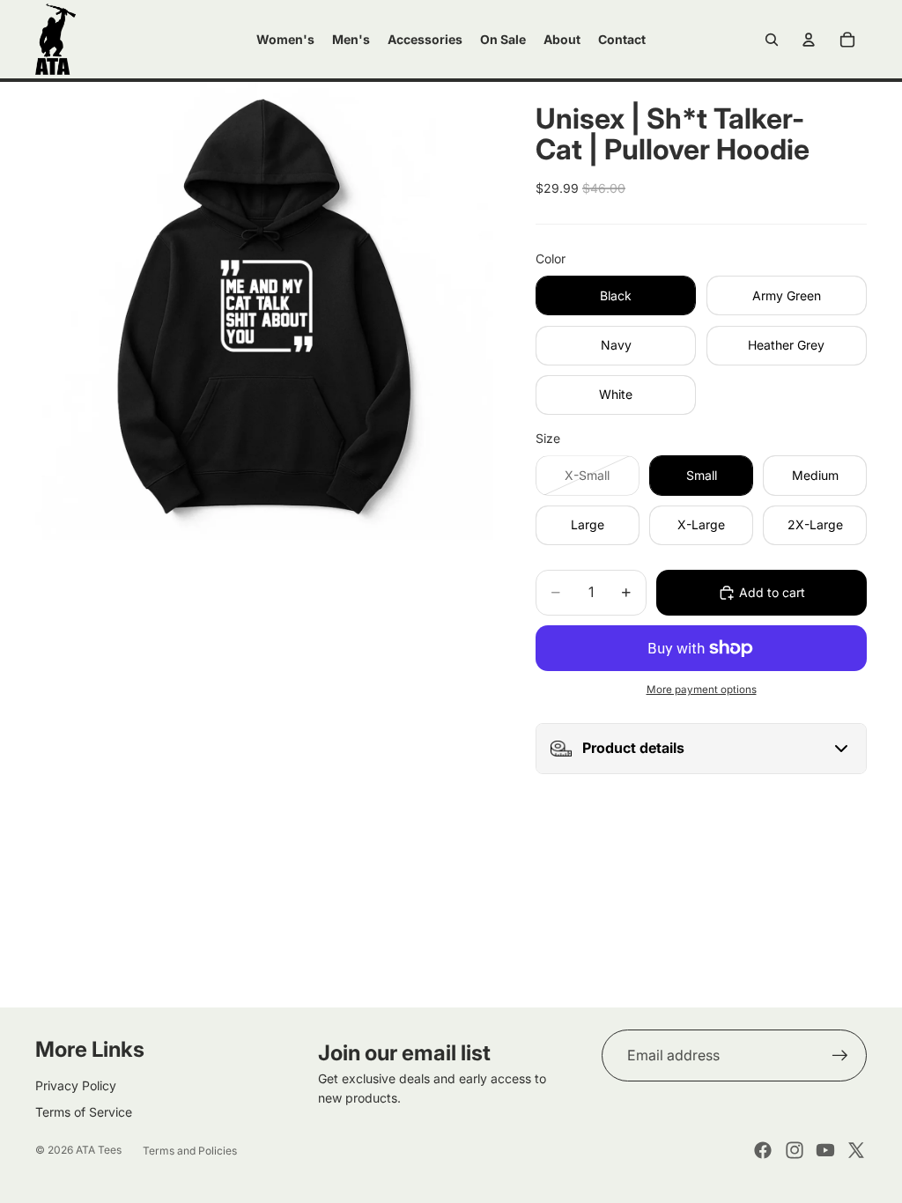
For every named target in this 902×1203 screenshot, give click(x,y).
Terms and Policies (190, 1150)
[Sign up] (840, 1055)
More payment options (702, 689)
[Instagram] (794, 1150)
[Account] (808, 39)
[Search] (771, 39)
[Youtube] (825, 1150)
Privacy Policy (75, 1085)
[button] (701, 748)
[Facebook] (762, 1150)
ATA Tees (99, 1149)
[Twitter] (856, 1150)
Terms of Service (83, 1111)
